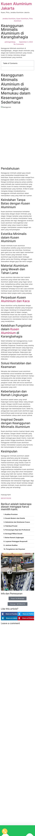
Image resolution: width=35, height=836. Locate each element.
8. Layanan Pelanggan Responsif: (16, 541)
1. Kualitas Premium (11, 514)
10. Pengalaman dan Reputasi (14, 549)
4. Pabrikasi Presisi (10, 526)
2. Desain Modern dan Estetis (14, 518)
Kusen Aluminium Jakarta (16, 6)
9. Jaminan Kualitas (11, 545)
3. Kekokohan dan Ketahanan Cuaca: (17, 522)
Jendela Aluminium (9, 18)
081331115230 (6, 498)
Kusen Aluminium (22, 18)
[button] (31, 63)
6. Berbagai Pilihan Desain (13, 534)
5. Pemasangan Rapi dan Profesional (17, 530)
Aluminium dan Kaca (15, 301)
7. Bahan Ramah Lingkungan (14, 537)
